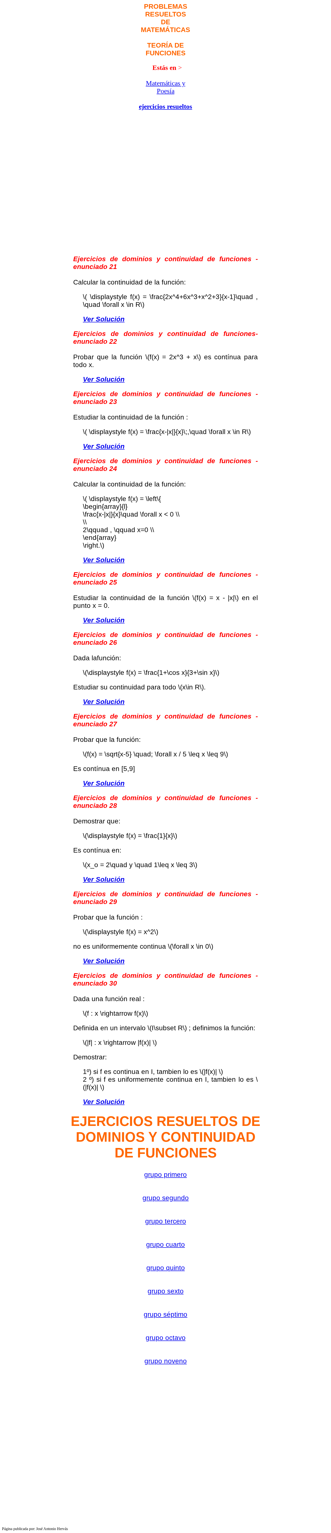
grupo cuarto (165, 1244)
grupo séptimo (165, 1314)
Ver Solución (104, 319)
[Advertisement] (99, 93)
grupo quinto (165, 1268)
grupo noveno (165, 1361)
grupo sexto (166, 1291)
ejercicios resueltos (165, 106)
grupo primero (165, 1174)
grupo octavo (166, 1337)
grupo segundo (165, 1198)
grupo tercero (165, 1221)
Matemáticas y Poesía (165, 87)
